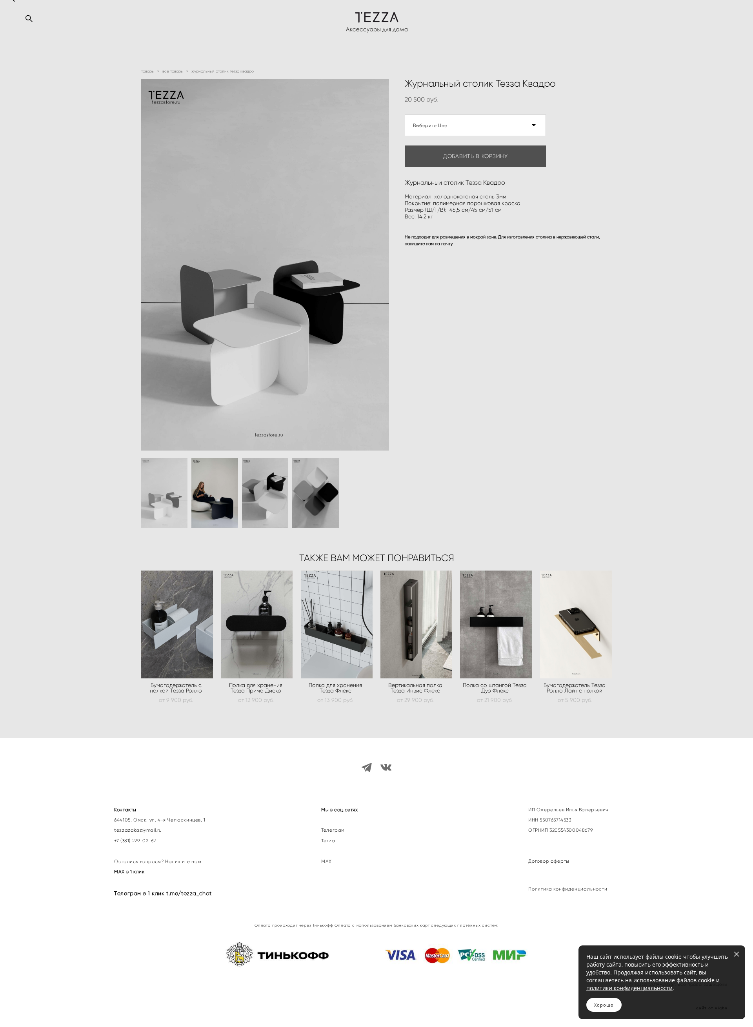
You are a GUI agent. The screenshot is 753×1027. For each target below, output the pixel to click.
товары (147, 71)
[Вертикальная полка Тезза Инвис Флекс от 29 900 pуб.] (416, 624)
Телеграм (333, 830)
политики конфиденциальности (629, 988)
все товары (172, 71)
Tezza (328, 840)
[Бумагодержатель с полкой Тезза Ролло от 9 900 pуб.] (177, 624)
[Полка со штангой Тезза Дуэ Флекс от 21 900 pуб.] (496, 624)
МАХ (327, 861)
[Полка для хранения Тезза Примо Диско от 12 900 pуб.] (257, 624)
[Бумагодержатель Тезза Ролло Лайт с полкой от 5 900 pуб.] (576, 624)
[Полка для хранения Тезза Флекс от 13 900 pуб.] (337, 624)
